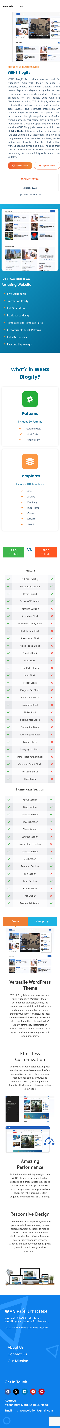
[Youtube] (33, 1392)
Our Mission (18, 1360)
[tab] (15, 921)
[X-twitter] (16, 1392)
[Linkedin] (25, 1392)
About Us (16, 1347)
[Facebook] (8, 1392)
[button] (54, 6)
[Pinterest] (41, 1392)
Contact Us (17, 1354)
